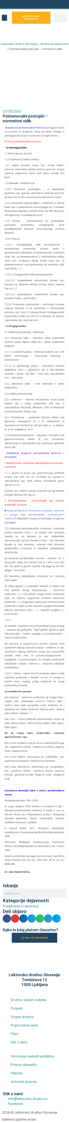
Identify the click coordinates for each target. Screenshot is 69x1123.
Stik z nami (19, 1042)
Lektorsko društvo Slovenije (19, 44)
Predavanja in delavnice (23, 33)
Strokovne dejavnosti (54, 44)
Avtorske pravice (24, 1082)
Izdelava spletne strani (19, 1119)
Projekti (17, 1008)
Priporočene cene (24, 1025)
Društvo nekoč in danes (28, 1000)
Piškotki (17, 1073)
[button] (4, 18)
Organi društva (22, 1017)
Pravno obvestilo (24, 1065)
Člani (14, 1034)
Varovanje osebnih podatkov (33, 1056)
